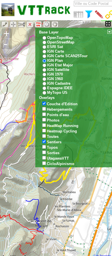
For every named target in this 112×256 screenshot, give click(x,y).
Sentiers (54, 142)
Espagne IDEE (60, 88)
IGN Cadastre (58, 83)
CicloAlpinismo (60, 164)
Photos (53, 120)
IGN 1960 (55, 79)
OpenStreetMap (60, 42)
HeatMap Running (62, 126)
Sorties (53, 153)
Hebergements (59, 109)
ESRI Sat (55, 47)
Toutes (53, 136)
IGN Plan (55, 60)
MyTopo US (57, 92)
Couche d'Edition (62, 104)
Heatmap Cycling (62, 131)
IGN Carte (55, 51)
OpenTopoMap (60, 37)
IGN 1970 (55, 74)
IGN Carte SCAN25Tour (67, 56)
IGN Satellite (58, 70)
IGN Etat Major (60, 65)
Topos (52, 147)
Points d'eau (58, 115)
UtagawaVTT (58, 158)
